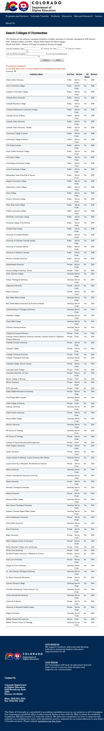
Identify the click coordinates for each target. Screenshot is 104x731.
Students (55, 16)
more (62, 42)
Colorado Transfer (39, 16)
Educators (67, 16)
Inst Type (70, 74)
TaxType (79, 74)
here (60, 44)
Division (94, 74)
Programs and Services (17, 16)
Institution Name (36, 74)
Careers (98, 16)
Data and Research (83, 16)
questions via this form (49, 721)
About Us (10, 23)
